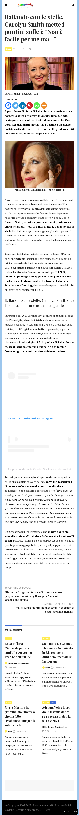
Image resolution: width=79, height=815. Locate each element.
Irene (47, 667)
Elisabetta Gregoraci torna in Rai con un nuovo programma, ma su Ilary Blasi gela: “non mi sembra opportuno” (33, 596)
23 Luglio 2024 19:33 (23, 49)
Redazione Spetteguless (18, 663)
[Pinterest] (29, 105)
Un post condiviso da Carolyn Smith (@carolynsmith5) (39, 469)
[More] (44, 105)
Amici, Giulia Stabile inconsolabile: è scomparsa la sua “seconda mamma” (45, 609)
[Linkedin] (22, 105)
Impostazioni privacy (70, 811)
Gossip (8, 49)
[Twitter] (15, 105)
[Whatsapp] (37, 105)
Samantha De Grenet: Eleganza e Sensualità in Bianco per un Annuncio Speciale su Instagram (57, 652)
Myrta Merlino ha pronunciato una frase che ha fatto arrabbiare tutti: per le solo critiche (20, 716)
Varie (53, 702)
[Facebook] (8, 105)
